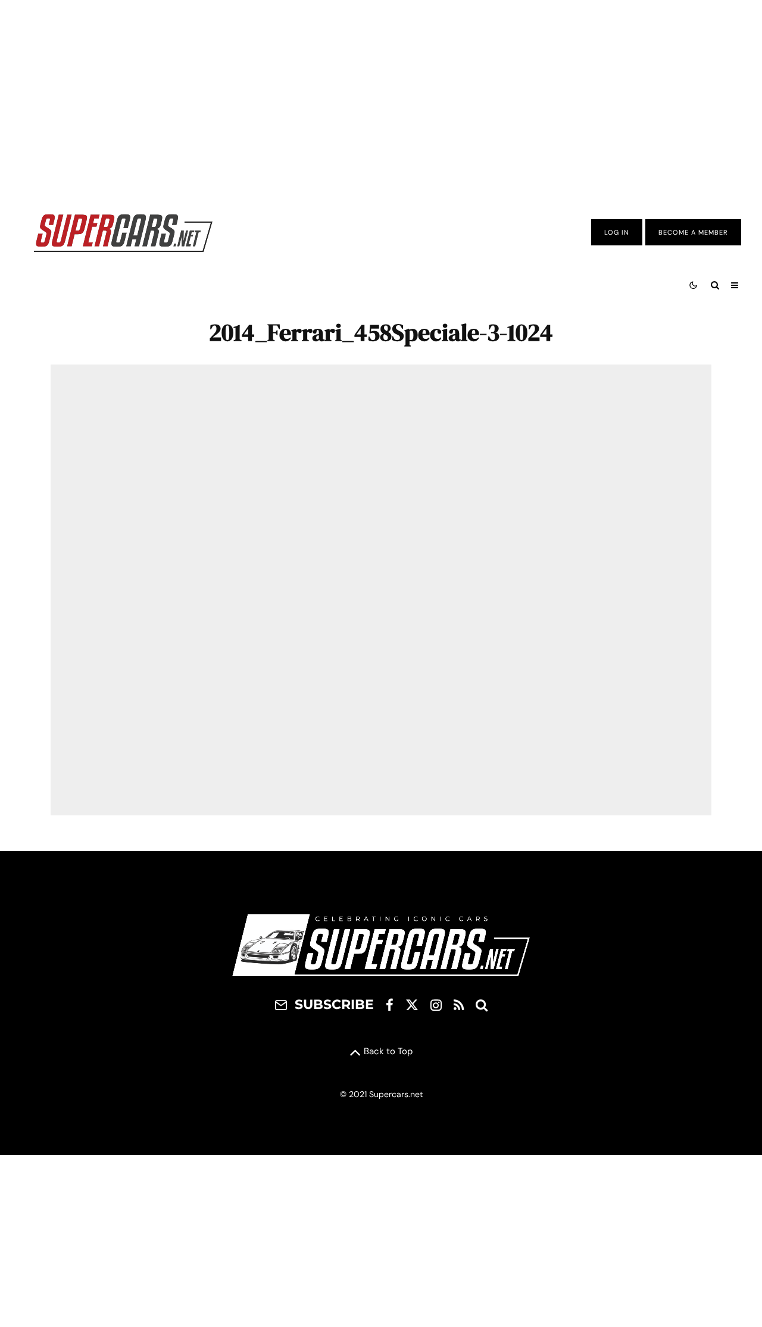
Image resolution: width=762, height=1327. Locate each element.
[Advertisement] (381, 97)
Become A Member (693, 232)
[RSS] (459, 1004)
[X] (411, 1004)
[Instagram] (436, 1004)
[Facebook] (389, 1004)
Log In (616, 232)
